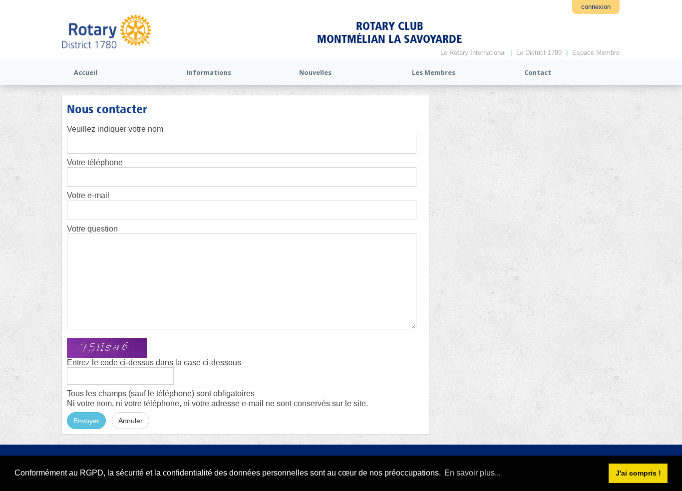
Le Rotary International (473, 52)
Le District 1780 (539, 52)
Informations (209, 72)
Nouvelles (315, 72)
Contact (537, 72)
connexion (596, 6)
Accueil (85, 72)
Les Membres (433, 72)
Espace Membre (596, 52)
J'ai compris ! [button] (638, 473)
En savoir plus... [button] (472, 473)
